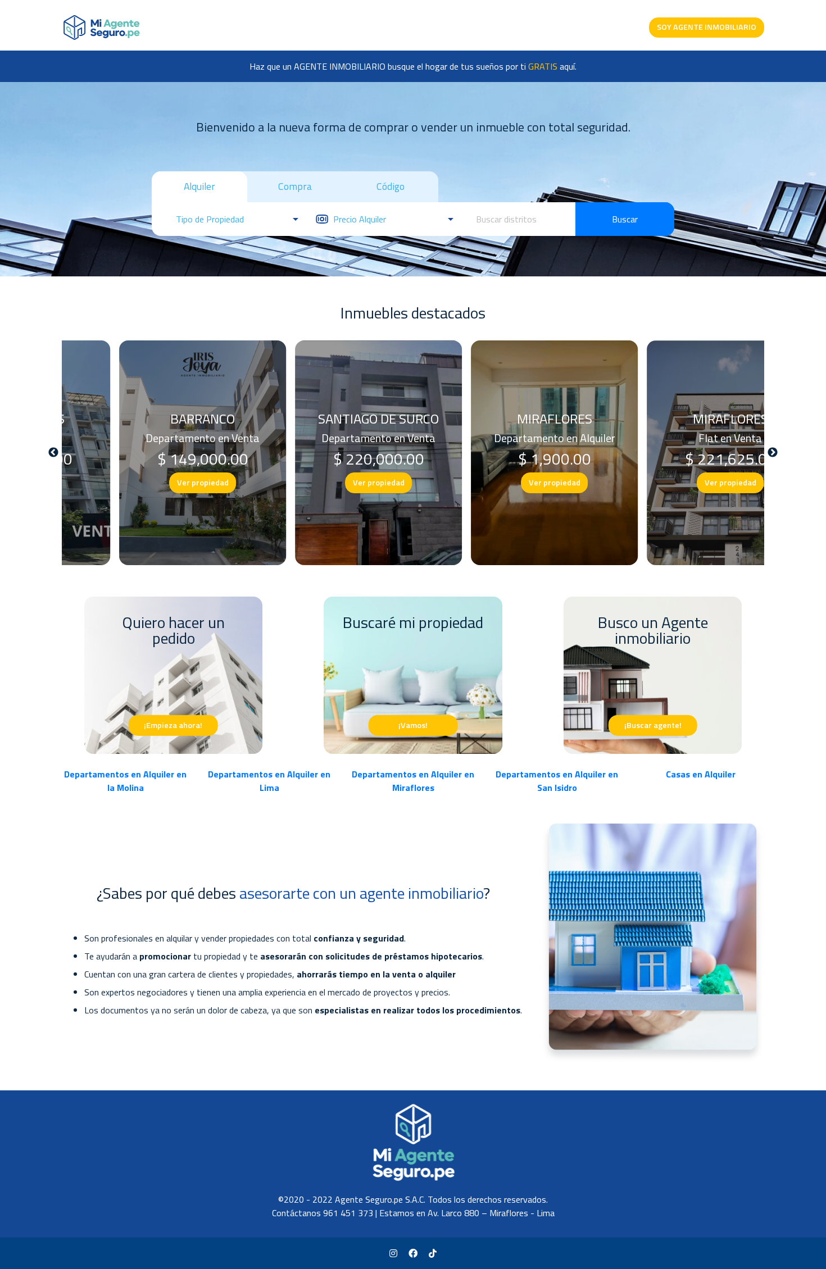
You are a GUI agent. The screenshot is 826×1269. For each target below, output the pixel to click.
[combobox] (519, 219)
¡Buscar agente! (653, 724)
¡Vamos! (413, 724)
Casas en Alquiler (701, 774)
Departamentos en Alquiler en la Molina (125, 780)
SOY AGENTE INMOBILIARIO (706, 27)
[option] (149, 452)
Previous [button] (53, 452)
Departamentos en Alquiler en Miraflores (413, 780)
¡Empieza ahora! (173, 724)
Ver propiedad (150, 482)
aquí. (552, 66)
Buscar (625, 219)
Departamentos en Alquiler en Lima (269, 780)
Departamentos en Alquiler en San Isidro (557, 780)
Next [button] (772, 452)
